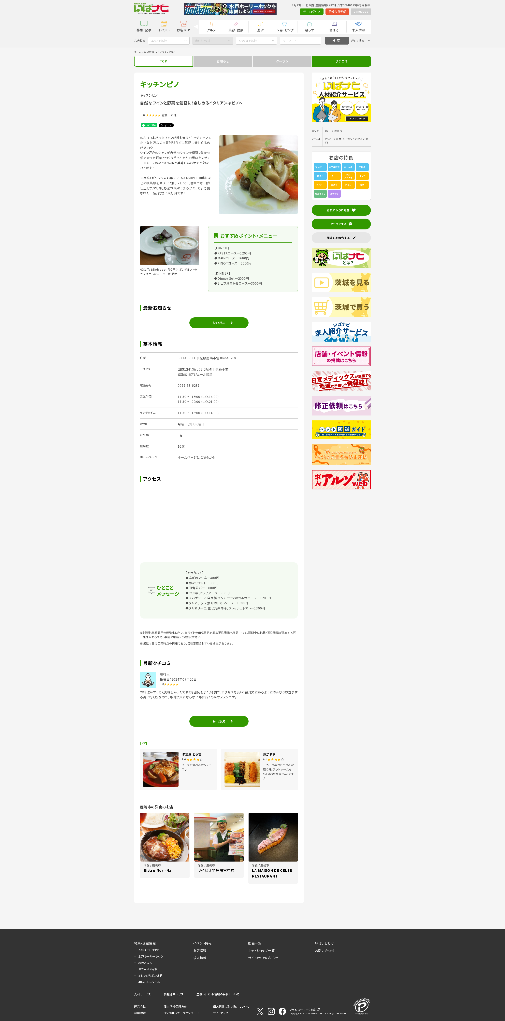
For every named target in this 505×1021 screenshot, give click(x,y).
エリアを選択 (159, 41)
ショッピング (285, 30)
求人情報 (358, 30)
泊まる (334, 30)
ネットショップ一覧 (261, 950)
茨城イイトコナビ (149, 950)
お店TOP (183, 30)
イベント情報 (202, 943)
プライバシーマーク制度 (303, 1009)
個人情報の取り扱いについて (231, 1006)
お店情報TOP (151, 51)
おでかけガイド (147, 969)
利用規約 (140, 1013)
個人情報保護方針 (175, 1006)
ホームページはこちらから (196, 457)
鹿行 (327, 130)
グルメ (211, 30)
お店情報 (199, 950)
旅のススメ (145, 963)
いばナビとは (324, 943)
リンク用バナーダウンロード (181, 1013)
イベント (163, 30)
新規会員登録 (337, 11)
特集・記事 (144, 30)
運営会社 (140, 1006)
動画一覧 (254, 943)
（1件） (174, 115)
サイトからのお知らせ (263, 957)
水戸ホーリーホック (150, 956)
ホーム (137, 51)
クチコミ (341, 61)
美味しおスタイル (149, 982)
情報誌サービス (174, 994)
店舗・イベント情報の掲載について (217, 994)
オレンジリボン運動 (150, 975)
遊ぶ (260, 30)
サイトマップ (220, 1013)
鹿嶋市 (338, 130)
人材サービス (142, 994)
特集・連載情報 (145, 943)
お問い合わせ (324, 950)
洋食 (338, 138)
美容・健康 (235, 30)
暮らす (309, 30)
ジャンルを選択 (248, 41)
